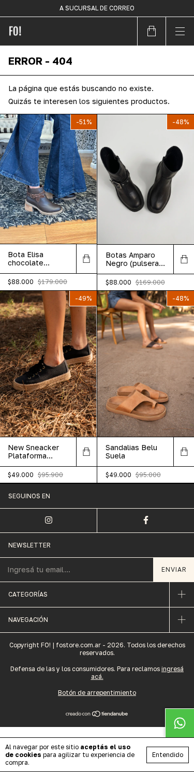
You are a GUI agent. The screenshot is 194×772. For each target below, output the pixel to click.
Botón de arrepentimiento (97, 692)
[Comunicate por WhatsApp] (179, 722)
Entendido (167, 755)
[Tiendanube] (97, 714)
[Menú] (180, 31)
